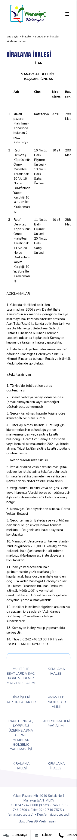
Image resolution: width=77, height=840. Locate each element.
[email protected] (20, 814)
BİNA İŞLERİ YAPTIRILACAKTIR (21, 699)
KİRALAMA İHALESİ (56, 671)
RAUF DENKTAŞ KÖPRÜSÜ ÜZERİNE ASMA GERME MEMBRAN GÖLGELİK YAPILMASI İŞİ (20, 735)
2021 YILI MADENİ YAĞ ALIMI (56, 723)
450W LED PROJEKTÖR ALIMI (56, 702)
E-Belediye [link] (19, 835)
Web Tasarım (48, 821)
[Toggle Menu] (67, 13)
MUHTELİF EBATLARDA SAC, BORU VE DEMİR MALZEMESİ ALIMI (21, 676)
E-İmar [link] (46, 835)
